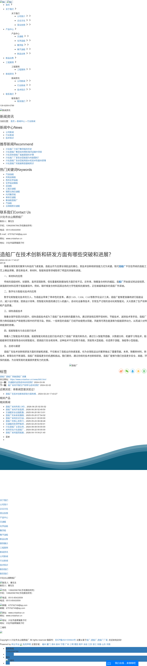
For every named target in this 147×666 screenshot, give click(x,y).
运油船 (9, 185)
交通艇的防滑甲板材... (16, 423)
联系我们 (4, 569)
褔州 (44, 644)
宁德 (62, 644)
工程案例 (4, 547)
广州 (67, 644)
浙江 (95, 644)
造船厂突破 (11, 376)
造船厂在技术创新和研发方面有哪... (22, 393)
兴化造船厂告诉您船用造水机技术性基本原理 (26, 160)
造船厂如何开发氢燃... (16, 409)
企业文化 (4, 508)
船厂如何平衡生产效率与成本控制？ (24, 385)
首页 (13, 121)
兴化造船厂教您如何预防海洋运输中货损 (24, 151)
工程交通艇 (11, 188)
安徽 (99, 644)
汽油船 (9, 203)
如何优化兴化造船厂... (16, 429)
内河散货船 (11, 194)
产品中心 (4, 517)
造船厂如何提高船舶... (16, 432)
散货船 (3, 530)
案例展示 (4, 543)
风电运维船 (11, 177)
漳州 (53, 644)
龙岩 (85, 644)
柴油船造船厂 (12, 200)
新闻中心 (21, 121)
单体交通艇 (11, 197)
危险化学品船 (12, 179)
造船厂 (3, 376)
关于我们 (4, 500)
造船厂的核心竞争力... (16, 420)
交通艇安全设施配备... (16, 412)
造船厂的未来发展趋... (16, 415)
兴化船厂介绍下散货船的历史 (19, 148)
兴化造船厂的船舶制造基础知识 (20, 163)
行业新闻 (31, 121)
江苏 (90, 644)
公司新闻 (10, 132)
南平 (81, 644)
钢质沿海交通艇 (13, 191)
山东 (104, 644)
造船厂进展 (21, 376)
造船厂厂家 (103, 639)
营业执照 (4, 513)
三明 (72, 644)
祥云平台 (15, 644)
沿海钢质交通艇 (13, 205)
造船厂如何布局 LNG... (16, 406)
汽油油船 (10, 174)
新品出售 (4, 538)
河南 (108, 644)
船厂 (88, 639)
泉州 (58, 644)
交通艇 (3, 521)
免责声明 (27, 644)
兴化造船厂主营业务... (16, 426)
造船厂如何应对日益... (16, 418)
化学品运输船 (12, 182)
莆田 (76, 644)
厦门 (49, 644)
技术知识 (10, 137)
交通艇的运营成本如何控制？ (21, 382)
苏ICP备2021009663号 (65, 639)
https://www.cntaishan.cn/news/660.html (28, 379)
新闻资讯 (4, 551)
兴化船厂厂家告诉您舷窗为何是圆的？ (23, 157)
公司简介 (4, 504)
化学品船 (4, 526)
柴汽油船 (4, 534)
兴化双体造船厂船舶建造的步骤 (20, 154)
